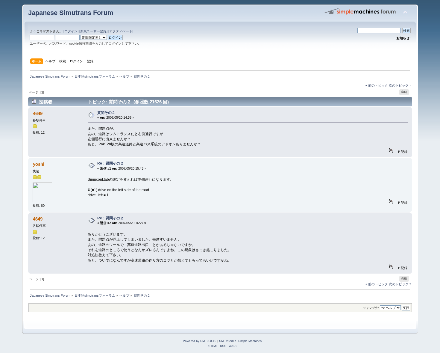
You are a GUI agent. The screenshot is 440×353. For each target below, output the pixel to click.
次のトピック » (400, 85)
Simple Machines (250, 341)
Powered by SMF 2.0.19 (199, 341)
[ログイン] (70, 31)
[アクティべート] (120, 31)
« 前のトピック (376, 85)
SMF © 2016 (227, 341)
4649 (38, 113)
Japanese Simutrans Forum (70, 12)
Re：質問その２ (110, 163)
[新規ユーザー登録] (93, 31)
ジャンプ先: (371, 308)
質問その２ (106, 113)
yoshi (38, 164)
